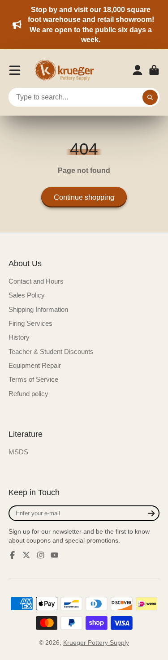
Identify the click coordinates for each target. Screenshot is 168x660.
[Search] (150, 97)
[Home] (67, 70)
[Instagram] (41, 555)
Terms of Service (33, 379)
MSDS (18, 452)
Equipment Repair (35, 365)
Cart (154, 70)
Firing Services (30, 323)
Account (137, 70)
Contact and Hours (36, 281)
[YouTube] (55, 555)
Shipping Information (38, 309)
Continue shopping (84, 197)
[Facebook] (13, 555)
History (19, 337)
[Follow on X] (26, 555)
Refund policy (28, 393)
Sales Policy (27, 295)
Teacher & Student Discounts (51, 351)
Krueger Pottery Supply (96, 642)
